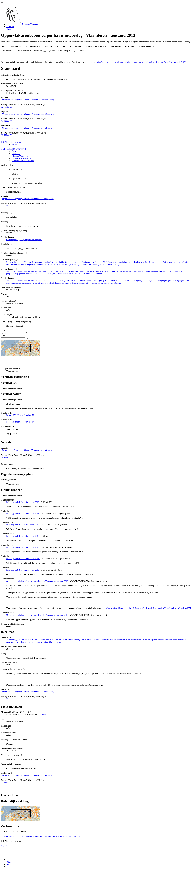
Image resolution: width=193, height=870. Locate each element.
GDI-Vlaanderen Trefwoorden (13, 149)
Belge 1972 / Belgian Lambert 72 (20, 415)
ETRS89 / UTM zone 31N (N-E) (20, 422)
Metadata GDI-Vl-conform (23, 160)
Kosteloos (16, 153)
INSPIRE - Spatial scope (11, 142)
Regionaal (16, 144)
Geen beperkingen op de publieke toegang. (24, 239)
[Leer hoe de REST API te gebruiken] (6, 867)
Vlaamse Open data (20, 156)
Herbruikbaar (17, 151)
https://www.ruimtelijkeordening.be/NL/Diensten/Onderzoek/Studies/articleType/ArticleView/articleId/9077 (141, 62)
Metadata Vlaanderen (31, 24)
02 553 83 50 (6, 107)
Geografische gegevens (21, 158)
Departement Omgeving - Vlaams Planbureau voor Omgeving (28, 100)
